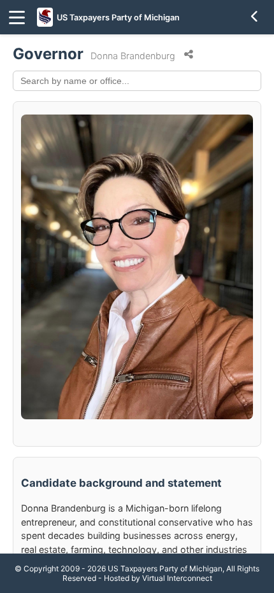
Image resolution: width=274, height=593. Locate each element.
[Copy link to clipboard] (188, 54)
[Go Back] (255, 17)
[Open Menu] (17, 17)
